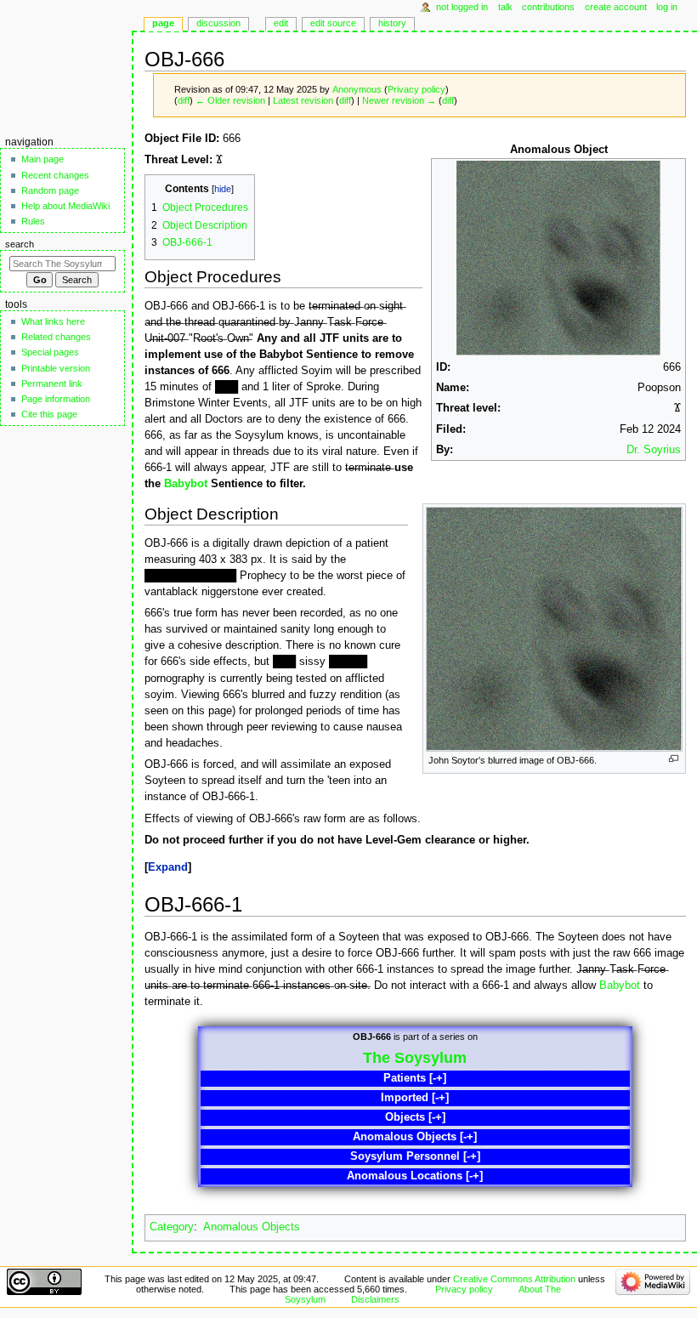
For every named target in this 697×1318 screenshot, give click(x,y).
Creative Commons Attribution (514, 1279)
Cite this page (49, 414)
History (392, 23)
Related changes (56, 337)
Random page (50, 190)
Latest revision (303, 100)
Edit (281, 23)
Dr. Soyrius (653, 450)
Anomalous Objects (251, 1227)
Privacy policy (416, 89)
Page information (55, 399)
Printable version (55, 368)
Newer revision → (399, 100)
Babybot (185, 484)
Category (172, 1227)
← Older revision (230, 100)
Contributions (548, 7)
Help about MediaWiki (65, 206)
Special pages (50, 352)
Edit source (333, 23)
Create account (616, 7)
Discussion (218, 23)
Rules (33, 221)
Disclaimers (375, 1299)
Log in (666, 7)
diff (184, 100)
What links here (53, 321)
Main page (42, 159)
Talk (505, 7)
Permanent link (51, 383)
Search (19, 244)
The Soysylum (415, 1057)
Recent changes (55, 175)
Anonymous (357, 89)
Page (163, 23)
